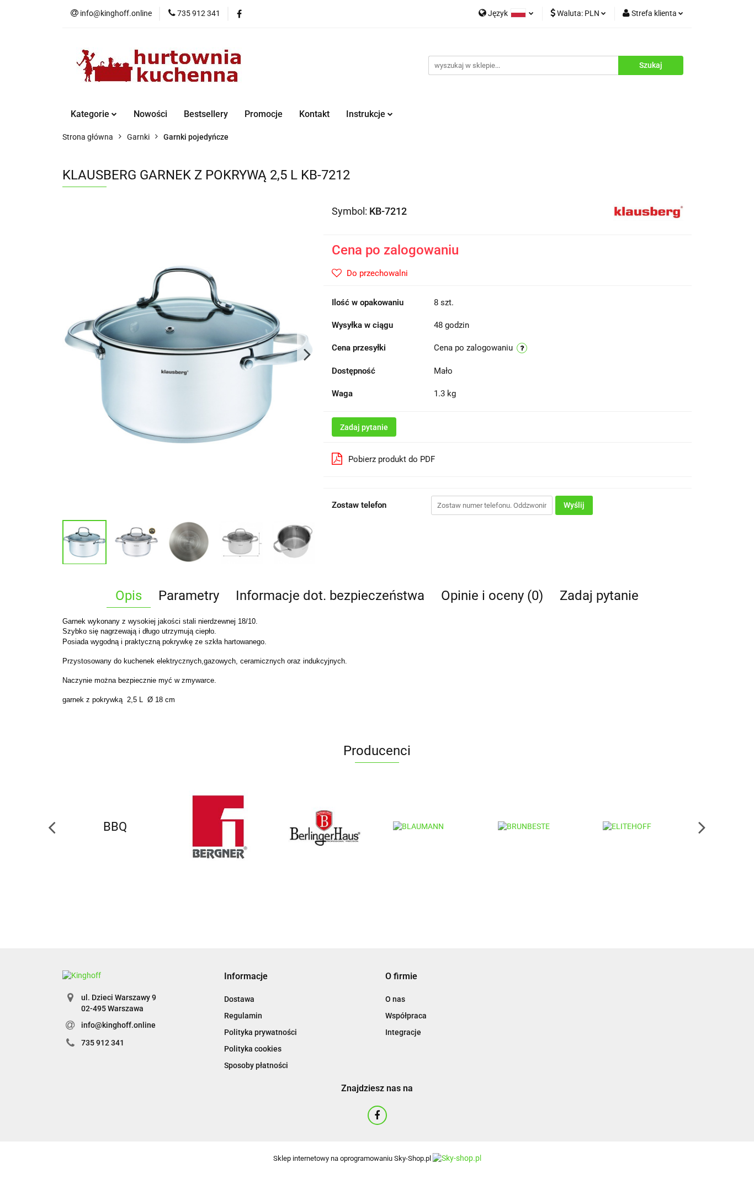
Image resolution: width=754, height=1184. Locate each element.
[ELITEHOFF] (639, 826)
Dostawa (239, 999)
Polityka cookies (253, 1048)
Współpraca (406, 1015)
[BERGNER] (219, 826)
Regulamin (243, 1015)
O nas (395, 999)
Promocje (264, 114)
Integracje (403, 1032)
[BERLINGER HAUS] (324, 826)
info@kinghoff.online (118, 1025)
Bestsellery (206, 114)
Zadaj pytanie (364, 427)
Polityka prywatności (260, 1032)
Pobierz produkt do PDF (391, 459)
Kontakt (314, 114)
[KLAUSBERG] (648, 210)
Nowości (150, 114)
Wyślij (574, 505)
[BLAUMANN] (429, 826)
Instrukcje (366, 114)
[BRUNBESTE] (534, 826)
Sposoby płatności (256, 1065)
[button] (246, 976)
